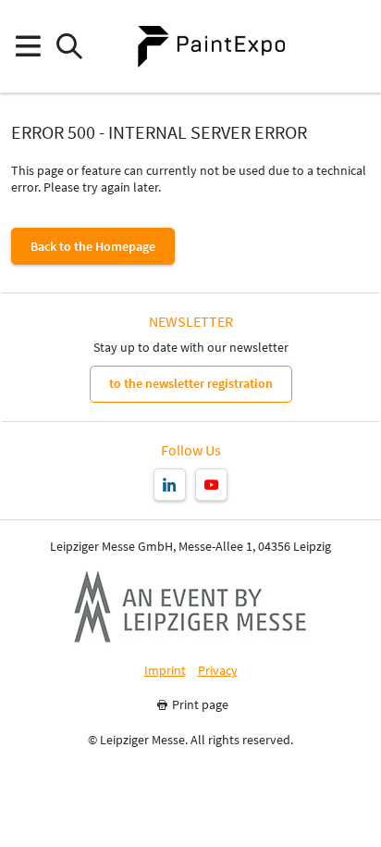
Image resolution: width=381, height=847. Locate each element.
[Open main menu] (27, 47)
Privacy (218, 671)
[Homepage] (211, 46)
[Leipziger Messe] (354, 47)
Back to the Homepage (93, 246)
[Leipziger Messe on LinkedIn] (170, 484)
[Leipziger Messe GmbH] (190, 606)
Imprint (165, 671)
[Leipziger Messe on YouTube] (211, 484)
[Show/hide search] (69, 47)
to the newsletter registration (191, 383)
